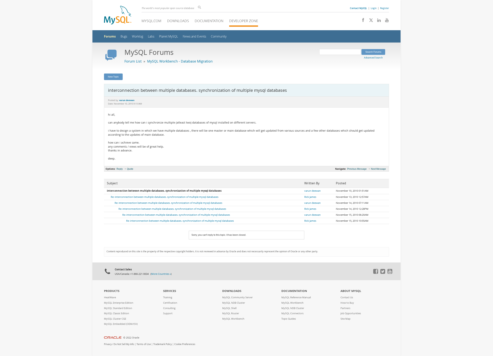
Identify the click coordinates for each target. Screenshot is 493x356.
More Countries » (161, 274)
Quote (130, 169)
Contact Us (346, 297)
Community (218, 36)
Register (384, 8)
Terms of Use (144, 344)
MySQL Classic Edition (116, 313)
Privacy (108, 344)
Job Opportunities (350, 313)
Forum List (133, 61)
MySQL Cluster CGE (115, 318)
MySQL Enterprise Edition (118, 302)
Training (167, 297)
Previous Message (357, 169)
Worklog (137, 36)
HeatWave (110, 297)
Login (373, 8)
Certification (170, 302)
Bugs (124, 36)
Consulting (169, 308)
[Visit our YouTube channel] (385, 21)
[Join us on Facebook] (361, 21)
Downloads (178, 20)
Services (169, 291)
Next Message (378, 169)
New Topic (113, 76)
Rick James (310, 197)
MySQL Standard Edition (118, 308)
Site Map (345, 318)
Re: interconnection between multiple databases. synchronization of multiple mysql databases (164, 197)
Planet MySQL (168, 36)
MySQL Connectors (292, 313)
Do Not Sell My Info (124, 344)
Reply (120, 169)
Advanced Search (373, 57)
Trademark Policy (162, 344)
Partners (345, 308)
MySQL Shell (229, 308)
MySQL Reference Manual (296, 297)
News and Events (194, 36)
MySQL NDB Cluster (233, 302)
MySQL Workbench (233, 318)
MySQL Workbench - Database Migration (180, 61)
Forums (110, 36)
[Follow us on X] (369, 21)
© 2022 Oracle (131, 337)
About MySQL (350, 291)
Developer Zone (243, 20)
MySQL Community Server (237, 297)
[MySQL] (117, 15)
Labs (151, 36)
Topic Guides (288, 318)
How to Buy (347, 302)
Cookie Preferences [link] (184, 344)
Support (168, 313)
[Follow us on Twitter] (383, 273)
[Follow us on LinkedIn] (377, 21)
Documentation (209, 20)
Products (111, 291)
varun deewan (312, 190)
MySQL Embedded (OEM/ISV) (121, 324)
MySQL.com (151, 20)
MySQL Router (230, 313)
